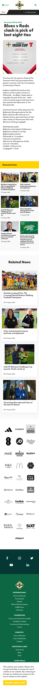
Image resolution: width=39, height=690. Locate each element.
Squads (19, 601)
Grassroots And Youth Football (19, 618)
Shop (19, 655)
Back (3, 12)
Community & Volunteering (19, 624)
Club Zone (19, 610)
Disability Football (19, 621)
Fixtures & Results (19, 596)
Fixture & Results (19, 636)
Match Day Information (19, 604)
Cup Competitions (19, 638)
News (20, 653)
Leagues (19, 641)
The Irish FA (19, 650)
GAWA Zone (19, 607)
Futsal (19, 627)
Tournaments (19, 599)
